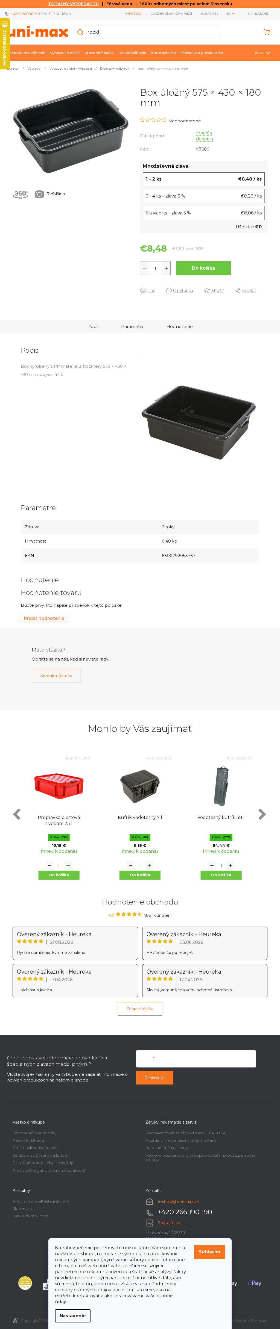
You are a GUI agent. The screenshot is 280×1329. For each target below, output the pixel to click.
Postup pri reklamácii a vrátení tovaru (179, 1140)
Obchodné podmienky (32, 1132)
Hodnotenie (177, 326)
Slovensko (20, 1208)
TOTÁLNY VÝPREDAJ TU (71, 3)
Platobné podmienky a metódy (41, 1162)
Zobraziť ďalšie (138, 1008)
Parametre (130, 326)
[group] (57, 822)
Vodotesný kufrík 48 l (219, 817)
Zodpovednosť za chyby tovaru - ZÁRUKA (184, 1132)
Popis (91, 326)
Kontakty (208, 14)
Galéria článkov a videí (169, 14)
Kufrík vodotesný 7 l (138, 817)
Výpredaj (131, 14)
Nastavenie (71, 1315)
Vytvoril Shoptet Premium (243, 1320)
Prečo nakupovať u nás (33, 1147)
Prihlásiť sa (152, 1077)
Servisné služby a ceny (165, 1147)
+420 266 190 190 (23, 13)
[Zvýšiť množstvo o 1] (164, 268)
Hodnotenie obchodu (138, 902)
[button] (56, 875)
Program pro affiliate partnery (39, 1201)
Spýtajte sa (167, 1222)
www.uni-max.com (28, 1215)
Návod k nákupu (26, 1140)
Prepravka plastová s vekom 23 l (57, 820)
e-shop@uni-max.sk (176, 1201)
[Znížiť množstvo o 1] (142, 268)
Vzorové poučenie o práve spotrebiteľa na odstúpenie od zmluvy (198, 1157)
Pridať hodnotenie (42, 618)
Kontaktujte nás (54, 675)
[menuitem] (25, 53)
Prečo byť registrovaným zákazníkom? (47, 1170)
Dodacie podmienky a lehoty (38, 1155)
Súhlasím (207, 1251)
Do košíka (201, 268)
